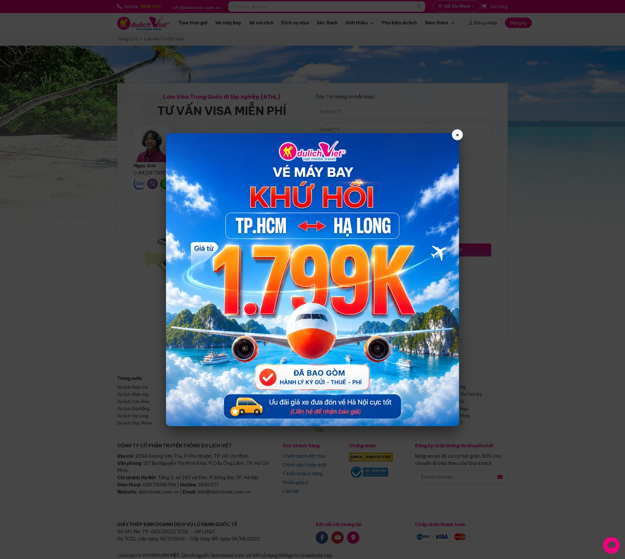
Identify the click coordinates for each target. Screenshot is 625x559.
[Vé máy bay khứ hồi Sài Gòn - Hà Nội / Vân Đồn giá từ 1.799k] (312, 279)
